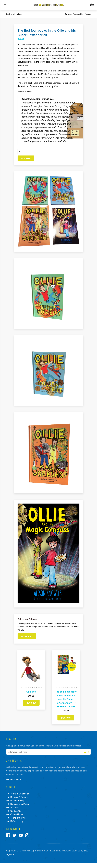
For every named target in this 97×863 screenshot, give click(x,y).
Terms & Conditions (19, 793)
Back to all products (14, 14)
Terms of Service (18, 817)
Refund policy (16, 821)
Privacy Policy (17, 800)
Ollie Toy (31, 691)
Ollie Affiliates (16, 814)
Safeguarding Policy (19, 803)
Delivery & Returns (19, 797)
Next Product (85, 14)
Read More (15, 779)
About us (14, 807)
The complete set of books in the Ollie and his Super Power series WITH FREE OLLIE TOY (66, 699)
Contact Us (15, 810)
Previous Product (72, 14)
